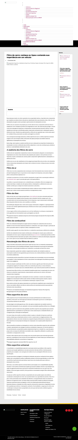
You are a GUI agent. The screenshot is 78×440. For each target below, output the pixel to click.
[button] (47, 23)
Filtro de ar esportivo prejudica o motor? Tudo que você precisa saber (65, 70)
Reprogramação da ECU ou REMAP (34, 17)
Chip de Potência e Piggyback (33, 8)
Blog (24, 20)
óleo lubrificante (33, 196)
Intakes (27, 14)
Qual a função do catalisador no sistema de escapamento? (65, 88)
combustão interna (12, 179)
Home (24, 2)
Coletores (28, 7)
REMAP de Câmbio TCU (31, 16)
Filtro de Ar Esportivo (31, 13)
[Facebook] (66, 410)
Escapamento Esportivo (31, 11)
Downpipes (28, 10)
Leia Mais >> (62, 73)
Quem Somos (26, 4)
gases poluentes (36, 235)
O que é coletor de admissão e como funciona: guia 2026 (64, 108)
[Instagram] (69, 410)
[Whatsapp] (72, 410)
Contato (25, 22)
